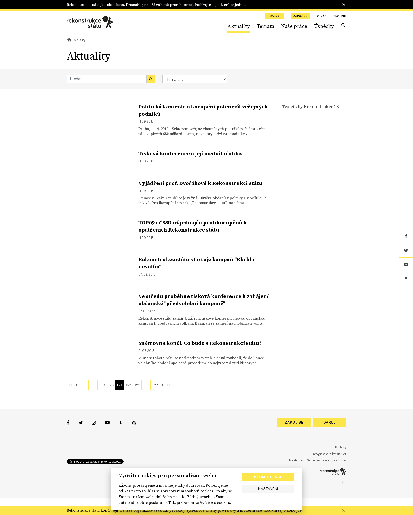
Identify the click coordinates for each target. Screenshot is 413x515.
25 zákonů (160, 4)
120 (111, 385)
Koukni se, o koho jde (283, 510)
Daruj (274, 16)
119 (102, 385)
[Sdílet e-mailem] (406, 265)
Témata (265, 26)
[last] (169, 385)
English (340, 16)
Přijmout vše (268, 477)
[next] (162, 385)
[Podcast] (406, 279)
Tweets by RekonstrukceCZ (310, 106)
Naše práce (294, 26)
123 (137, 385)
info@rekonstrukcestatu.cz (329, 454)
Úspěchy (324, 26)
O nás (321, 16)
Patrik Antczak (337, 460)
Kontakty (340, 447)
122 (128, 385)
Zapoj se (300, 16)
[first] (70, 385)
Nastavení (268, 489)
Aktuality (238, 26)
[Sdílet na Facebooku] (406, 236)
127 (155, 385)
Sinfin (311, 460)
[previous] (76, 385)
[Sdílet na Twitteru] (406, 250)
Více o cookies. (218, 502)
